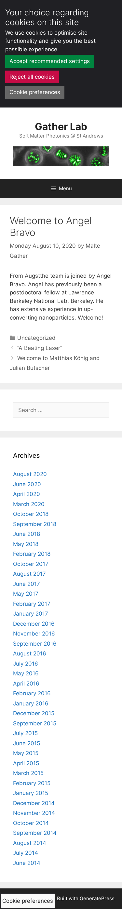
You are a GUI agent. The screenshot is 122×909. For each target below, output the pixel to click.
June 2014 (26, 863)
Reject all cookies (32, 77)
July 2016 (25, 663)
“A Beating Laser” (39, 348)
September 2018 (34, 524)
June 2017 (26, 584)
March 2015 (28, 773)
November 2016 (34, 633)
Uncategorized (36, 338)
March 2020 (29, 504)
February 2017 (31, 604)
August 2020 (30, 474)
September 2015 (34, 723)
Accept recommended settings (49, 61)
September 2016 (35, 643)
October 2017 (30, 564)
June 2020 (27, 484)
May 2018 (25, 544)
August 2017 (29, 573)
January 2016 (30, 703)
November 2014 (34, 813)
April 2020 (26, 494)
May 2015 (25, 753)
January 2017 (30, 613)
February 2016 (32, 693)
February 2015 (31, 783)
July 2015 (25, 733)
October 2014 (31, 823)
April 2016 (26, 683)
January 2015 (30, 793)
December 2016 (34, 623)
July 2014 (25, 853)
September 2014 (35, 833)
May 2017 (25, 593)
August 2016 (29, 653)
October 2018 (30, 514)
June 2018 (26, 534)
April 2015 (26, 763)
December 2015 (33, 713)
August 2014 (29, 843)
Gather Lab (61, 126)
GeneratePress (97, 898)
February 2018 (31, 554)
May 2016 (26, 673)
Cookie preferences (34, 92)
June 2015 (26, 743)
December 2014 (34, 803)
